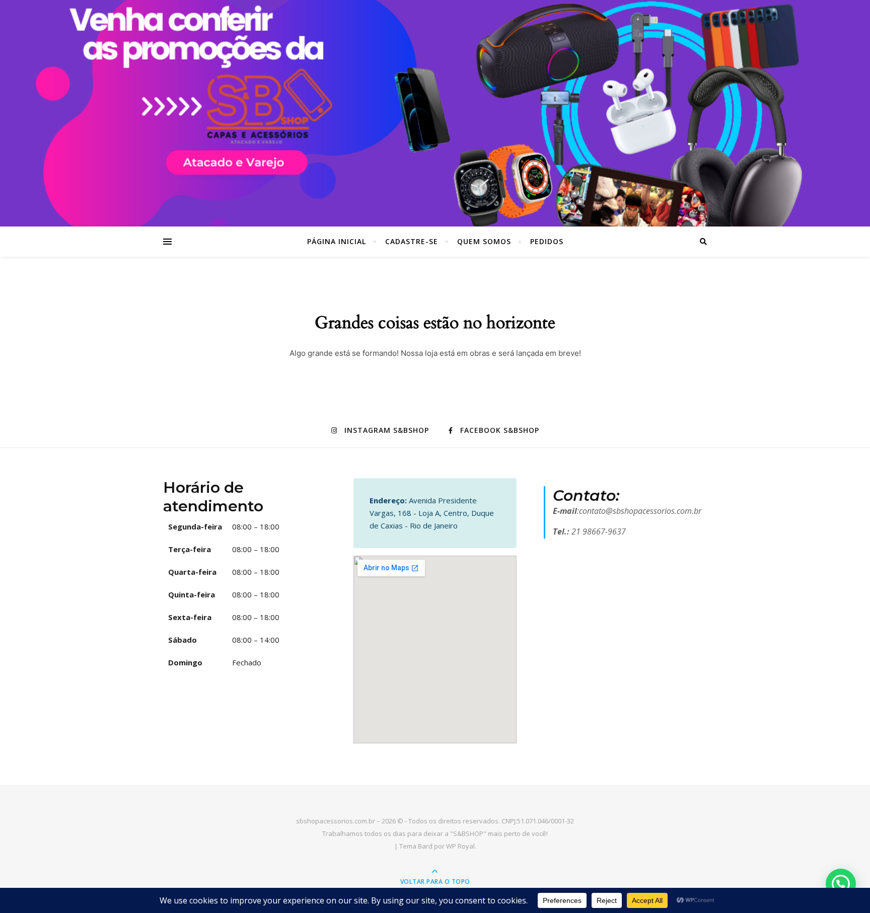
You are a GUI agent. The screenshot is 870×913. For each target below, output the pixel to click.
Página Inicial (336, 241)
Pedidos (546, 241)
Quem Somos (484, 241)
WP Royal (460, 846)
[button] (841, 884)
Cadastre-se (411, 241)
